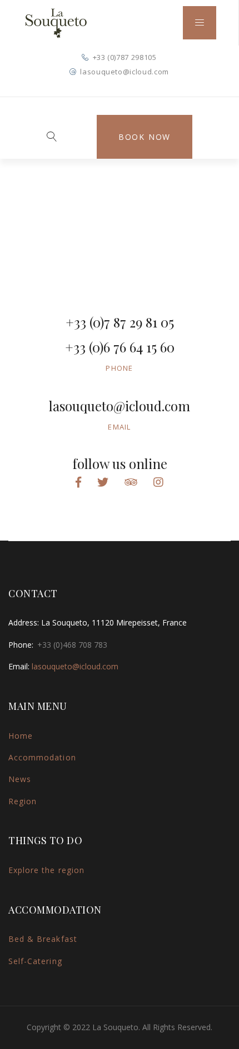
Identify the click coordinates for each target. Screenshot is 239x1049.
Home (20, 735)
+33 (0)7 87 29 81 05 (120, 322)
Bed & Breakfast (42, 939)
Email (119, 427)
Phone (119, 368)
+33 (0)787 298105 (125, 57)
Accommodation (42, 757)
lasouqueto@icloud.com (124, 72)
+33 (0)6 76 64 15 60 (120, 347)
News (19, 779)
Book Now (144, 137)
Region (22, 801)
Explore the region (46, 870)
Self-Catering (35, 961)
